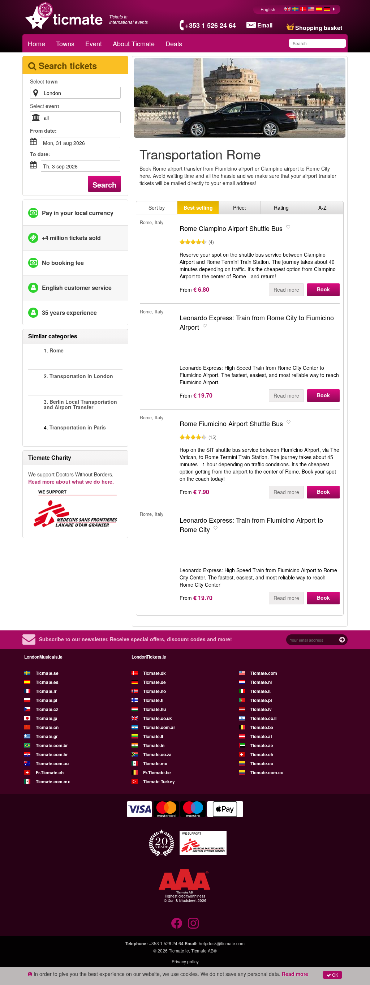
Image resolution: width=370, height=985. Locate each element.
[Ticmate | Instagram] (193, 923)
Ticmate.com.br (52, 745)
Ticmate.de (154, 682)
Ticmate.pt (261, 700)
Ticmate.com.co (266, 772)
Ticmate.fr (46, 691)
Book (323, 289)
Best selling (198, 207)
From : (43, 130)
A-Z (322, 207)
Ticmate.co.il (263, 718)
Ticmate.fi (153, 700)
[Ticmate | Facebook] (176, 923)
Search (104, 184)
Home (36, 43)
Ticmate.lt (153, 736)
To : (40, 154)
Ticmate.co (261, 763)
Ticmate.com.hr (52, 754)
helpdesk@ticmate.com (222, 943)
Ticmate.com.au (52, 763)
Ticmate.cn (47, 727)
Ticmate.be (261, 727)
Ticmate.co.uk (157, 718)
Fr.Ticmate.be (157, 772)
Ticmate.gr (47, 736)
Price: (239, 207)
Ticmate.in (153, 745)
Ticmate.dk (154, 673)
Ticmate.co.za (157, 754)
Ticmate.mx (155, 763)
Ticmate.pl (46, 700)
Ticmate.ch (261, 754)
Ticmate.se (47, 673)
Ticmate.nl (261, 682)
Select (44, 81)
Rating (281, 207)
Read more (286, 289)
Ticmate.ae (261, 745)
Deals (173, 43)
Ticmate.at (261, 736)
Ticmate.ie (179, 950)
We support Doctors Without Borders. (71, 478)
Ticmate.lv (261, 709)
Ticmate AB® (204, 950)
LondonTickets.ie (149, 657)
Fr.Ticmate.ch (50, 772)
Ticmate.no (154, 691)
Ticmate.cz (47, 709)
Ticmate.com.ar (159, 727)
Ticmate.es (47, 682)
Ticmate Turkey (159, 781)
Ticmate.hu (154, 709)
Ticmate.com (263, 673)
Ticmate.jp (46, 718)
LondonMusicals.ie (43, 657)
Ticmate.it (260, 691)
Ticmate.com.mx (53, 781)
